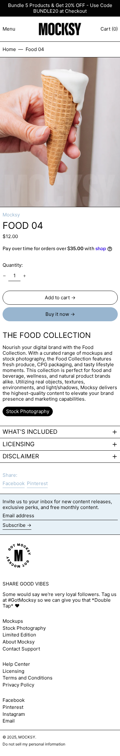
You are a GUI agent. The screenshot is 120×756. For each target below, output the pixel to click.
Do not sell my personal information (34, 744)
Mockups (13, 621)
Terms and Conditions (27, 678)
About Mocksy (19, 642)
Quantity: (13, 265)
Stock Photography (24, 628)
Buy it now (57, 314)
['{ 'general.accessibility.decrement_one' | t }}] (4, 276)
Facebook (14, 700)
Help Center (16, 664)
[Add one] (24, 276)
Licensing (19, 444)
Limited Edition (19, 635)
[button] (60, 132)
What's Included (30, 431)
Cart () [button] (109, 29)
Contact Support (21, 649)
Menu (9, 29)
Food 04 (35, 49)
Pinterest (13, 707)
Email (9, 721)
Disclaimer (21, 456)
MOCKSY (26, 737)
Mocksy (11, 215)
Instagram (14, 714)
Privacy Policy (18, 685)
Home (9, 49)
